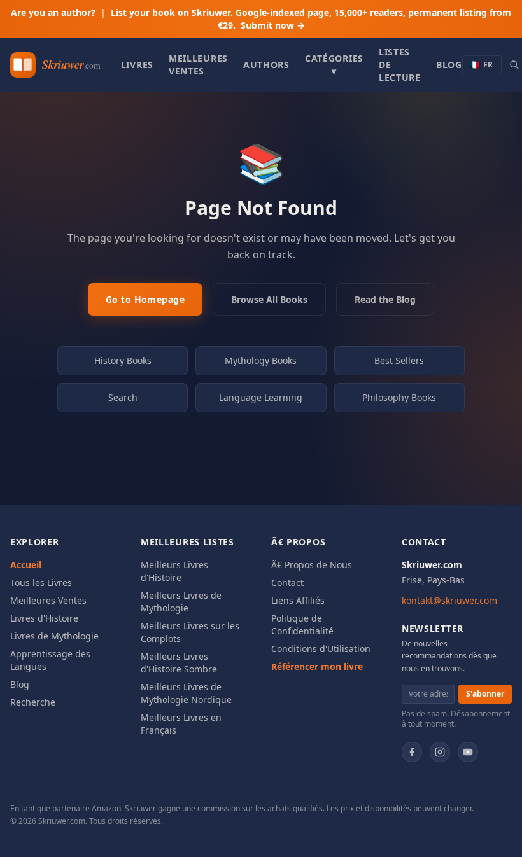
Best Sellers (399, 360)
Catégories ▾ (334, 64)
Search (123, 397)
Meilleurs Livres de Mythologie (181, 601)
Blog (449, 65)
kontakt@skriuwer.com (449, 600)
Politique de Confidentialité (302, 624)
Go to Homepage (145, 299)
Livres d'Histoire (44, 618)
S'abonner (485, 693)
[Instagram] (440, 752)
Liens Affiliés (298, 600)
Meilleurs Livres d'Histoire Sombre (179, 662)
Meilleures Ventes (198, 64)
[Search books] (514, 65)
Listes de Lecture (400, 64)
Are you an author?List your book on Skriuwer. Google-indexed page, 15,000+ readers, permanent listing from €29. (261, 18)
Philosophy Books (399, 397)
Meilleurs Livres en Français (181, 723)
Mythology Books (261, 360)
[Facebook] (412, 752)
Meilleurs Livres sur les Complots (190, 632)
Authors (266, 65)
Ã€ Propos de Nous (311, 565)
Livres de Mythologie (54, 636)
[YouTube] (468, 752)
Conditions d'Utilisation (320, 649)
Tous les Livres (41, 582)
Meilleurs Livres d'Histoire (174, 571)
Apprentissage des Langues (50, 660)
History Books (123, 360)
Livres (137, 65)
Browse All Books (269, 299)
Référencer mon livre (317, 666)
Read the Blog (385, 299)
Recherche (32, 702)
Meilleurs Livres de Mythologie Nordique (186, 693)
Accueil (25, 565)
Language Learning (260, 397)
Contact (287, 582)
